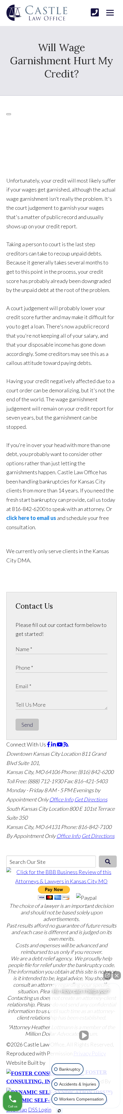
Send (27, 724)
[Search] (108, 861)
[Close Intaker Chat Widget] (117, 975)
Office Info (61, 799)
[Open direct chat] (107, 975)
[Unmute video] (85, 1035)
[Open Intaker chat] (59, 1110)
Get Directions (90, 799)
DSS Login (39, 1109)
